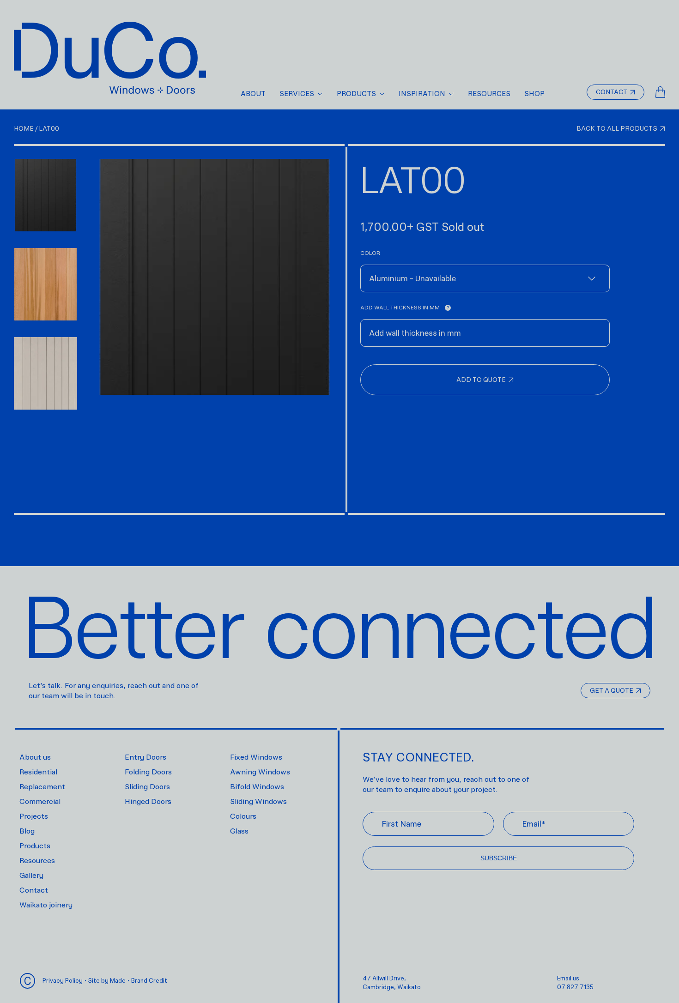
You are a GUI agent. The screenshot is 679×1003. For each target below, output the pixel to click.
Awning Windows (260, 771)
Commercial (40, 801)
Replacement (42, 786)
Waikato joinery (46, 904)
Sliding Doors (147, 786)
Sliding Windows (258, 801)
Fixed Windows (256, 757)
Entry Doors (145, 757)
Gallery (31, 875)
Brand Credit (149, 980)
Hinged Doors (148, 801)
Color (370, 253)
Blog (27, 831)
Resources (37, 860)
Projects (33, 816)
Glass (239, 831)
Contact (33, 890)
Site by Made (107, 980)
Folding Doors (148, 771)
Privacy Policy (62, 980)
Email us (568, 978)
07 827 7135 (575, 987)
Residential (38, 771)
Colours (243, 816)
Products (34, 845)
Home (26, 128)
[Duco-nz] (110, 65)
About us (35, 757)
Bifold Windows (257, 786)
